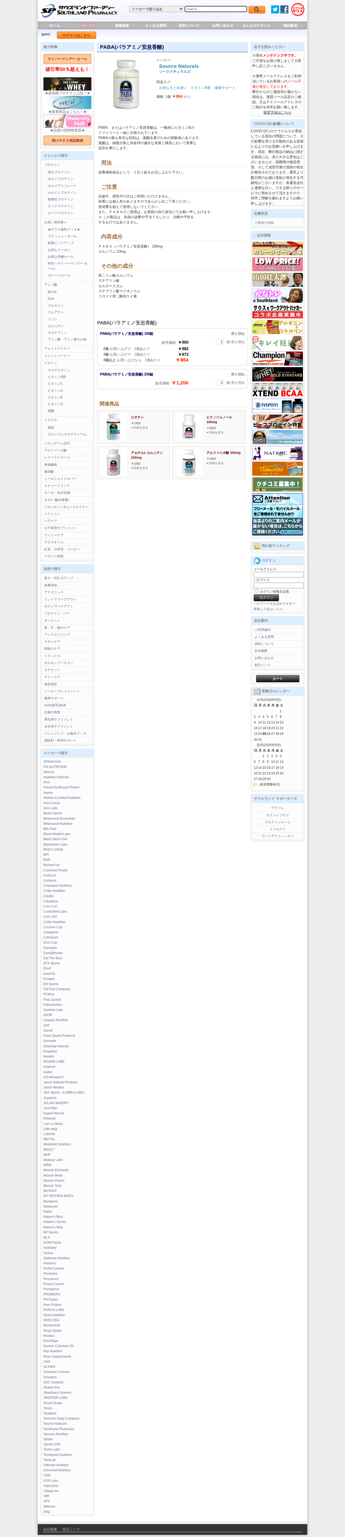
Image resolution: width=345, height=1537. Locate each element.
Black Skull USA (55, 839)
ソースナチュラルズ (175, 71)
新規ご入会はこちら (268, 609)
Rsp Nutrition (53, 1351)
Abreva (48, 772)
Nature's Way (53, 1227)
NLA (46, 1237)
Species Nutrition (55, 1434)
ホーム (55, 25)
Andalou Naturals (56, 777)
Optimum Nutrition (56, 1258)
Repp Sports (52, 1331)
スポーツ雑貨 (54, 556)
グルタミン (56, 305)
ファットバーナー (57, 356)
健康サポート (54, 698)
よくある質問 (155, 25)
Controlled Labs (55, 911)
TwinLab (49, 1460)
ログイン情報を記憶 (274, 591)
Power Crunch (53, 1284)
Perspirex (50, 1273)
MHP (47, 1155)
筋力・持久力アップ (58, 578)
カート (277, 679)
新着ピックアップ (61, 243)
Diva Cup (50, 942)
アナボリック (54, 592)
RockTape (50, 1341)
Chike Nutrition (54, 891)
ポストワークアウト (58, 606)
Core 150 (50, 917)
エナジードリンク (57, 486)
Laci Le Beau (53, 1124)
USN (46, 1475)
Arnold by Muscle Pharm (61, 787)
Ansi (46, 782)
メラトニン (52, 514)
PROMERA (51, 1294)
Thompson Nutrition (57, 1455)
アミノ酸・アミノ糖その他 (67, 339)
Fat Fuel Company (56, 989)
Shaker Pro (51, 1387)
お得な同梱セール (61, 256)
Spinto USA (51, 1444)
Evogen (49, 979)
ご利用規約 (262, 630)
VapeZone (50, 1486)
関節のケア (52, 649)
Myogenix (50, 1201)
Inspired (49, 1067)
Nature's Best (53, 1217)
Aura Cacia (51, 803)
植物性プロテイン (61, 199)
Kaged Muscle (53, 1113)
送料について (189, 25)
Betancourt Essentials (59, 818)
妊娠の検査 (52, 712)
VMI (46, 1496)
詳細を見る (140, 427)
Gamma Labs (53, 1010)
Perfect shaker (53, 1268)
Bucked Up (51, 865)
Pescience (51, 1279)
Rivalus (48, 1336)
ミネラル (50, 420)
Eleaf (47, 968)
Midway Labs (53, 1160)
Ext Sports (50, 984)
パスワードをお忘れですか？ (275, 604)
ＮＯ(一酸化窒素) (56, 500)
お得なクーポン (59, 250)
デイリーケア (54, 535)
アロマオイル (54, 542)
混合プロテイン (59, 172)
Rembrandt (51, 1325)
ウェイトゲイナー (57, 348)
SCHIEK (49, 1367)
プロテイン (52, 165)
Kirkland (49, 1118)
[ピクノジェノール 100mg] (188, 439)
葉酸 (51, 410)
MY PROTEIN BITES (58, 1196)
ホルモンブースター (58, 663)
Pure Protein (52, 1305)
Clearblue (50, 901)
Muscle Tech (52, 1186)
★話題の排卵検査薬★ (67, 130)
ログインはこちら (77, 35)
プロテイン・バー (57, 613)
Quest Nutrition (54, 1315)
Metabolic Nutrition (57, 1144)
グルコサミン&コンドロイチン (66, 507)
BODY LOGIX (53, 849)
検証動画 (290, 25)
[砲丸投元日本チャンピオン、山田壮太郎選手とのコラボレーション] (277, 286)
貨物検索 (122, 25)
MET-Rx (49, 1139)
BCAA (52, 292)
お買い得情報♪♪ (55, 222)
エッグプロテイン (61, 206)
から (181, 97)
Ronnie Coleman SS (58, 1346)
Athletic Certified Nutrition (62, 798)
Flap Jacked (52, 1000)
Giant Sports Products (59, 1036)
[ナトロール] (277, 459)
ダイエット (52, 621)
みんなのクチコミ (257, 25)
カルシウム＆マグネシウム (67, 434)
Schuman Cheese (56, 1372)
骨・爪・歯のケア (57, 628)
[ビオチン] (113, 439)
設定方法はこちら (278, 112)
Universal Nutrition (57, 1470)
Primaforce (51, 1289)
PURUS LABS (53, 1310)
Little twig (50, 1129)
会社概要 (260, 651)
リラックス (52, 656)
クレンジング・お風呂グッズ (65, 733)
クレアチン (56, 312)
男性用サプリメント (58, 719)
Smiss (47, 1408)
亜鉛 (51, 427)
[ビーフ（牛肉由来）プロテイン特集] (277, 427)
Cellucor (49, 875)
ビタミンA (55, 390)
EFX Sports (51, 963)
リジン (52, 319)
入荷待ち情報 (264, 223)
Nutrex (48, 1253)
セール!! (88, 25)
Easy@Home (53, 953)
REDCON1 (51, 1320)
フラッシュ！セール (62, 236)
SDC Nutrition (53, 1382)
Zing (46, 1512)
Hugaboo (50, 1051)
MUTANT (50, 1191)
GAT (46, 1025)
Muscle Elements (55, 1170)
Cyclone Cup (53, 927)
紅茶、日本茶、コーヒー (62, 549)
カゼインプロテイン (62, 192)
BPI (46, 855)
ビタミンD (55, 404)
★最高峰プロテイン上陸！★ (67, 93)
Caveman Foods (55, 870)
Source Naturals (55, 1423)
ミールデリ (278, 829)
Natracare (50, 1206)
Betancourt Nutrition (58, 824)
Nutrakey (50, 1248)
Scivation (50, 1377)
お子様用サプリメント (60, 528)
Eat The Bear (53, 958)
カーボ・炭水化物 (57, 493)
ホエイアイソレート (62, 185)
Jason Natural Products (60, 1082)
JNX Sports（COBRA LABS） (65, 1092)
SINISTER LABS (55, 1398)
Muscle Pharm (53, 1181)
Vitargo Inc (51, 1491)
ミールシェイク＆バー (60, 479)
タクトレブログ (277, 815)
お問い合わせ (222, 25)
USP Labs (50, 1481)
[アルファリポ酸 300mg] (188, 475)
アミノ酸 (50, 285)
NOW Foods (52, 1242)
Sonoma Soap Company (61, 1418)
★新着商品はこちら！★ (67, 112)
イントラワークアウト (60, 599)
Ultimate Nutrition (56, 1465)
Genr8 (48, 1030)
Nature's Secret (54, 1222)
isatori (47, 1072)
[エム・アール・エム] (277, 412)
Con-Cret (50, 906)
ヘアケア (50, 521)
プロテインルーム (278, 822)
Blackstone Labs (55, 844)
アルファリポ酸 (55, 450)
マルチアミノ (57, 332)
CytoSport (50, 937)
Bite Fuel (49, 829)
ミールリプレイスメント (62, 691)
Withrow (49, 1506)
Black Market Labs (56, 834)
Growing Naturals (56, 1046)
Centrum (49, 880)
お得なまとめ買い (173, 88)
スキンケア (52, 642)
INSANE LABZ (53, 1061)
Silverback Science (57, 1393)
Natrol (47, 1211)
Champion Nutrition (57, 886)
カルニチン (56, 326)
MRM (47, 1165)
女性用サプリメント (58, 726)
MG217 (48, 1150)
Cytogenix (50, 932)
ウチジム (277, 808)
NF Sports (50, 1232)
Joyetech (50, 1098)
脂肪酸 (49, 472)
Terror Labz (51, 1449)
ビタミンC (55, 383)
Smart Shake (52, 1403)
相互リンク (262, 665)
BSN (46, 860)
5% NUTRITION (55, 767)
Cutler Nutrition (54, 922)
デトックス (52, 677)
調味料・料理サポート (60, 740)
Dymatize (50, 948)
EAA (51, 298)
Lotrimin (49, 1134)
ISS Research (53, 1077)
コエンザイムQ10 (57, 443)
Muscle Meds (53, 1175)
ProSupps (50, 1299)
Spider (48, 1439)
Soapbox (50, 1413)
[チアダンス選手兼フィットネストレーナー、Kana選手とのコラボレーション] (277, 302)
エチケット (52, 670)
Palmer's (49, 1263)
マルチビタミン (59, 370)
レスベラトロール (57, 457)
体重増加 (50, 585)
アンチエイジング (57, 635)
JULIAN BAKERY (56, 1103)
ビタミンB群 (57, 376)
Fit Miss (48, 994)
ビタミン (50, 363)
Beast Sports (52, 813)
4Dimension (52, 761)
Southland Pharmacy (58, 1429)
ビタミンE (55, 397)
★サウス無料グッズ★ (64, 229)
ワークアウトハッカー (277, 836)
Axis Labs (50, 808)
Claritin (48, 896)
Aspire (48, 793)
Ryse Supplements (57, 1356)
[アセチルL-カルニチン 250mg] (113, 475)
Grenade (49, 1041)
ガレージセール (59, 275)
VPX (46, 1501)
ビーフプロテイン (61, 213)
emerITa (49, 974)
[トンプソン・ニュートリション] (277, 475)
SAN (46, 1362)
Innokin (48, 1056)
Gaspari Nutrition (55, 1020)
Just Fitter (50, 1108)
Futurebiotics (52, 1005)
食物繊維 (50, 465)
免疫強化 (50, 684)
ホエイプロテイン (61, 178)
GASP (47, 1015)
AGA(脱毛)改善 (55, 705)
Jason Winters (53, 1087)
